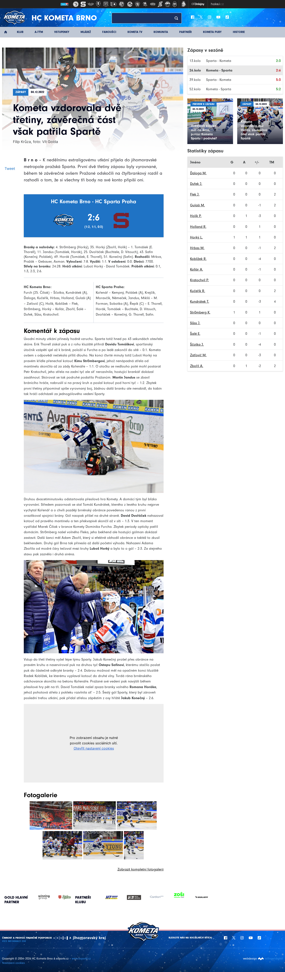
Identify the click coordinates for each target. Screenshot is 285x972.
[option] (111, 897)
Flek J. (194, 194)
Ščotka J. (197, 344)
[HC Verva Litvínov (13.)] (167, 4)
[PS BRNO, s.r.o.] (201, 897)
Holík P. (196, 216)
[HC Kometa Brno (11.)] (152, 4)
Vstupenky (61, 32)
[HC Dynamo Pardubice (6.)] (113, 4)
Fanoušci (109, 32)
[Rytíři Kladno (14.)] (174, 4)
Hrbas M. (197, 248)
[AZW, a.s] (134, 897)
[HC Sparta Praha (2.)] (83, 4)
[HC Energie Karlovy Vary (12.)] (160, 4)
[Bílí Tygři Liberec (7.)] (121, 4)
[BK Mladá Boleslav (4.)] (98, 4)
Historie (239, 32)
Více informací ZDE (14, 941)
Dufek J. (196, 184)
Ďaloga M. (198, 173)
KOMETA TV (134, 32)
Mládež (86, 32)
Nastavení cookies (13, 963)
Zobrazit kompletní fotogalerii (140, 869)
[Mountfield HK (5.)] (106, 4)
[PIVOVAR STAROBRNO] (60, 897)
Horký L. (196, 237)
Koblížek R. (198, 259)
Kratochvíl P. (199, 280)
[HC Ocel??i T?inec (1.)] (75, 4)
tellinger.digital (274, 958)
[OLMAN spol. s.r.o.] (179, 897)
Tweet (10, 168)
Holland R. (198, 227)
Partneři (185, 32)
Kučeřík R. (197, 291)
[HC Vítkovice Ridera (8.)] (130, 4)
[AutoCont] (111, 897)
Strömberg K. (200, 312)
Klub (20, 32)
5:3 (278, 80)
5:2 (278, 89)
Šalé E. (195, 333)
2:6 (278, 70)
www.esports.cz (81, 958)
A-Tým (39, 32)
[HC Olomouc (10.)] (145, 4)
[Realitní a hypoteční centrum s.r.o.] (156, 897)
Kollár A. (196, 269)
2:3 (278, 61)
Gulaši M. (197, 205)
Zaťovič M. (198, 355)
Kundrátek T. (199, 301)
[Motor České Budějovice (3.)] (91, 4)
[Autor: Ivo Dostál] (51, 815)
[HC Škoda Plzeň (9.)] (137, 4)
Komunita (161, 32)
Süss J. (195, 323)
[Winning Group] (39, 897)
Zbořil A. (196, 366)
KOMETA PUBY (212, 32)
